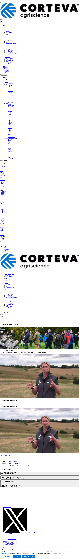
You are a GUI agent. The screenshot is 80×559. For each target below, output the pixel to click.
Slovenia (9, 131)
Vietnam (9, 98)
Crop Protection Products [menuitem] (10, 27)
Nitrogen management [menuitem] (10, 30)
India (9, 87)
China (9, 86)
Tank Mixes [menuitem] (5, 72)
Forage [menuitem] (7, 45)
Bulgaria (9, 107)
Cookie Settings (6, 556)
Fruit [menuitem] (6, 42)
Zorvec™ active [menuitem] (9, 63)
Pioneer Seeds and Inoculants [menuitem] (11, 29)
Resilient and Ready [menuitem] (9, 60)
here (19, 463)
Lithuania (10, 122)
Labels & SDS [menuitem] (6, 71)
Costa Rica (10, 144)
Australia (10, 101)
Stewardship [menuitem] (8, 54)
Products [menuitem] (4, 26)
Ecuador (9, 147)
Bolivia (9, 140)
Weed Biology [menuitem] (8, 57)
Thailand (10, 97)
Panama (9, 150)
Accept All (17, 556)
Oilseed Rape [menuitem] (8, 36)
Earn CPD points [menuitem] (9, 51)
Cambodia (10, 85)
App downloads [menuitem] (9, 59)
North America (8, 155)
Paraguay (10, 151)
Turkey (9, 134)
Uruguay (10, 153)
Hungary (10, 118)
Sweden (9, 133)
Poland (9, 125)
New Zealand (10, 102)
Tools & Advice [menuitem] (6, 47)
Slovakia (9, 130)
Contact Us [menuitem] (5, 67)
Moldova (10, 123)
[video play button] (1, 453)
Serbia (9, 129)
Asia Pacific (8, 84)
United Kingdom (4, 74)
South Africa (10, 83)
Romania (10, 128)
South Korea (10, 95)
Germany (10, 115)
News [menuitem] (4, 66)
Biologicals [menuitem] (8, 31)
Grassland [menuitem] (7, 38)
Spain (9, 132)
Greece (9, 116)
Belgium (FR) (11, 104)
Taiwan (9, 96)
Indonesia (10, 88)
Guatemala (10, 148)
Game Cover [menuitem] (8, 44)
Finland (9, 113)
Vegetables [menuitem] (8, 40)
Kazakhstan (10, 91)
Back (4, 25)
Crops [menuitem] (4, 33)
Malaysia (10, 92)
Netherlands (10, 124)
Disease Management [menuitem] (10, 55)
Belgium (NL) (11, 105)
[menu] (1, 1)
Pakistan (9, 93)
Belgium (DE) (11, 106)
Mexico (9, 149)
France (9, 114)
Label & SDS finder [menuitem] (9, 50)
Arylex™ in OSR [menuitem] (9, 48)
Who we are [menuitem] (5, 68)
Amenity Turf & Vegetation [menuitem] (11, 43)
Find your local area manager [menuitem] (11, 52)
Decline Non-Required (28, 556)
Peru (9, 152)
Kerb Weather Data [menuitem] (9, 58)
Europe (7, 103)
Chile (9, 142)
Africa (7, 82)
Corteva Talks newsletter (24, 465)
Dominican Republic (12, 146)
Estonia (9, 112)
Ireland (9, 119)
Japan (9, 89)
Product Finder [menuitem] (6, 70)
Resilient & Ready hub (12, 461)
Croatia (9, 109)
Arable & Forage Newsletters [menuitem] (11, 53)
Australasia (8, 100)
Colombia (10, 143)
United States (10, 158)
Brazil (9, 141)
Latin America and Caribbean (11, 138)
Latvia (9, 121)
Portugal (9, 126)
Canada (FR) (10, 157)
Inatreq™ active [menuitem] (9, 62)
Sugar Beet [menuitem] (8, 41)
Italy (9, 120)
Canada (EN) (10, 156)
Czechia (9, 110)
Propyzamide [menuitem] (8, 61)
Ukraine (9, 135)
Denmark (10, 111)
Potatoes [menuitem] (7, 35)
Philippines (10, 94)
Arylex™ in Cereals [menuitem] (9, 64)
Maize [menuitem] (7, 39)
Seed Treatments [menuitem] (9, 32)
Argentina (10, 139)
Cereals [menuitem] (7, 34)
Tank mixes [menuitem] (8, 49)
